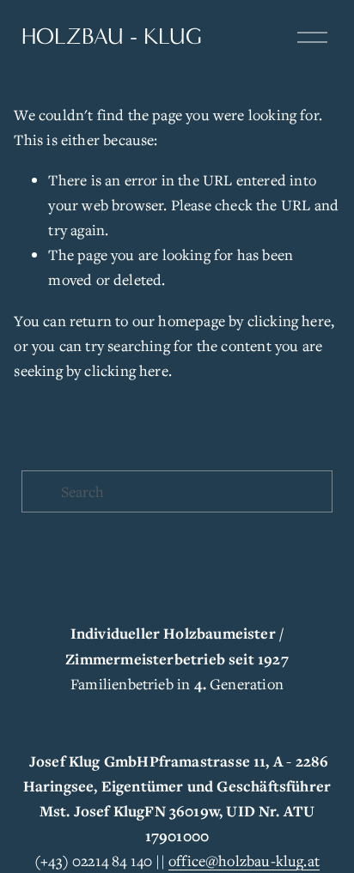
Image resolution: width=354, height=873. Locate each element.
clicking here (289, 320)
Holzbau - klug (111, 36)
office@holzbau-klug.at (244, 860)
